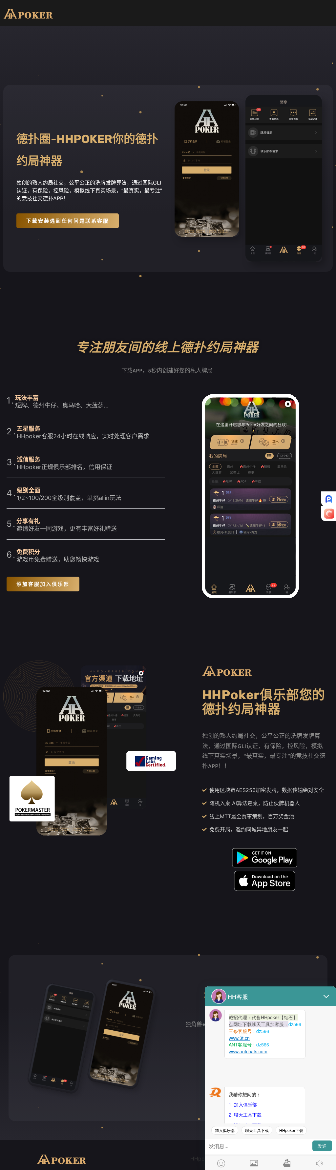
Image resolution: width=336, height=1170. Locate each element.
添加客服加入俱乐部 (43, 584)
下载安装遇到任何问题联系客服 (67, 221)
